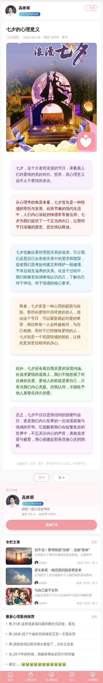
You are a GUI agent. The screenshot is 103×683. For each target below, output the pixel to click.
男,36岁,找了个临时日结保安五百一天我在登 (42, 634)
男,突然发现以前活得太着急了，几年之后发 (41, 644)
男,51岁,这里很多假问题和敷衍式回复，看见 (42, 624)
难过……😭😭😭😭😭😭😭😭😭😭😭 (37, 664)
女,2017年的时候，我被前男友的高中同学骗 (41, 654)
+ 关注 (91, 8)
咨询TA (51, 524)
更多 (94, 542)
